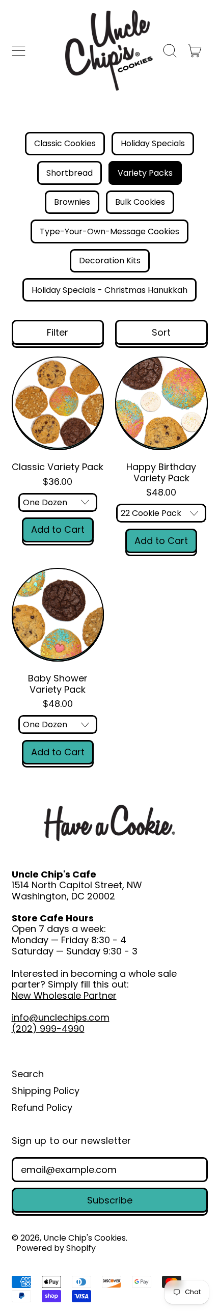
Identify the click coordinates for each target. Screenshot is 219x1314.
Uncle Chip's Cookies (84, 1238)
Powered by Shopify (56, 1248)
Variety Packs (145, 173)
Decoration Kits (110, 260)
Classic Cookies (65, 143)
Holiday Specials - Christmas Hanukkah (109, 290)
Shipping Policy (45, 1090)
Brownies (72, 202)
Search (28, 1073)
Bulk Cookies (140, 202)
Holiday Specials (153, 143)
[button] (170, 50)
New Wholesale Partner (64, 995)
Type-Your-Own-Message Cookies (109, 231)
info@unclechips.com (61, 1017)
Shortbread (69, 173)
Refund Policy (42, 1107)
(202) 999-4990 (48, 1028)
